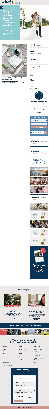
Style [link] (19, 354)
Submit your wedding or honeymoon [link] (38, 359)
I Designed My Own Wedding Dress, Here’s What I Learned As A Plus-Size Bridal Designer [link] (36, 311)
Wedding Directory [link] (6, 364)
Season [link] (20, 357)
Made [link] (4, 350)
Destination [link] (32, 70)
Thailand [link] (32, 80)
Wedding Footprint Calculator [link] (6, 360)
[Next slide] (47, 307)
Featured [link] (5, 347)
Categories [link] (21, 347)
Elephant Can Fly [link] (33, 59)
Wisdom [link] (4, 349)
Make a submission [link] (37, 357)
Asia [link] (31, 79)
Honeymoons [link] (6, 30)
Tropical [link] (32, 72)
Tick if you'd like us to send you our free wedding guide (23, 393)
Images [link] (20, 350)
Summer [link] (32, 84)
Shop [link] (4, 356)
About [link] (35, 347)
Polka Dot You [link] (37, 306)
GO (45, 132)
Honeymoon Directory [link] (7, 365)
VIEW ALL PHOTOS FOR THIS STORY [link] (10, 82)
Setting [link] (20, 356)
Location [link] (20, 353)
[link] (1, 7)
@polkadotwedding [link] (36, 325)
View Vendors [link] (39, 127)
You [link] (4, 352)
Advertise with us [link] (37, 360)
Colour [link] (20, 352)
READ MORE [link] (39, 112)
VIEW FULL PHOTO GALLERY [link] (36, 53)
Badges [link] (35, 362)
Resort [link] (31, 75)
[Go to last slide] (2, 307)
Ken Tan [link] (32, 51)
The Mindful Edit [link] (6, 357)
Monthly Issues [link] (21, 359)
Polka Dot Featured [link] (12, 306)
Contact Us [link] (36, 351)
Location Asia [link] (6, 34)
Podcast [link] (4, 354)
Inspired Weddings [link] (7, 33)
